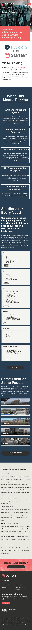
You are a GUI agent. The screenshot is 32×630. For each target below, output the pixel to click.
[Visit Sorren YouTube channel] (5, 580)
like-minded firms (22, 67)
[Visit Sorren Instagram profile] (10, 580)
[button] (29, 4)
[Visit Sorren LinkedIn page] (8, 580)
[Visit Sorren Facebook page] (2, 580)
